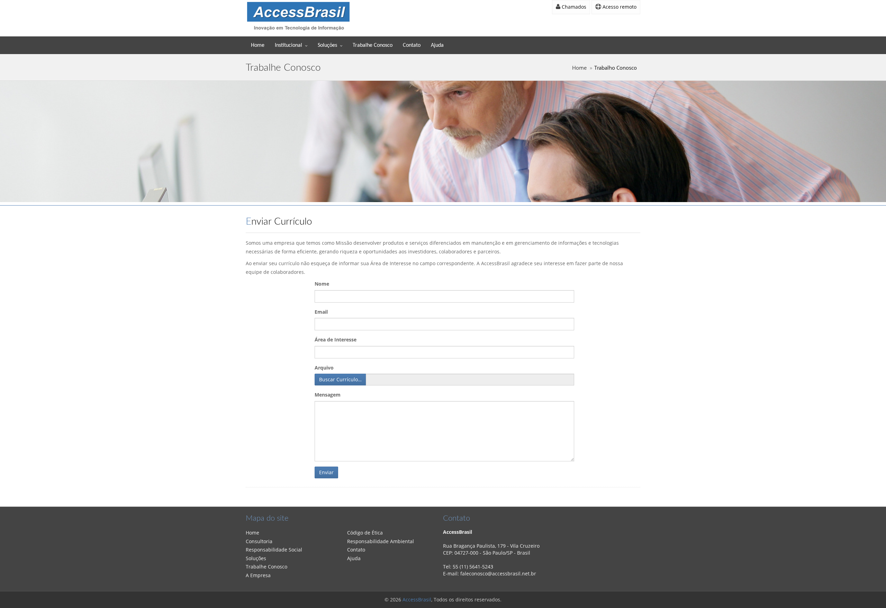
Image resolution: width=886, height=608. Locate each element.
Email (321, 312)
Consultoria (259, 541)
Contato (412, 45)
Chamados (573, 6)
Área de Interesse (335, 339)
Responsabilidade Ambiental (380, 541)
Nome (322, 283)
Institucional (288, 45)
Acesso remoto (618, 6)
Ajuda (437, 45)
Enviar (326, 472)
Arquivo (324, 367)
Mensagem (328, 394)
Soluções (327, 45)
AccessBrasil (417, 599)
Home (257, 45)
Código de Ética (365, 532)
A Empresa (258, 575)
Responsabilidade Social (274, 549)
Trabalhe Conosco (372, 45)
